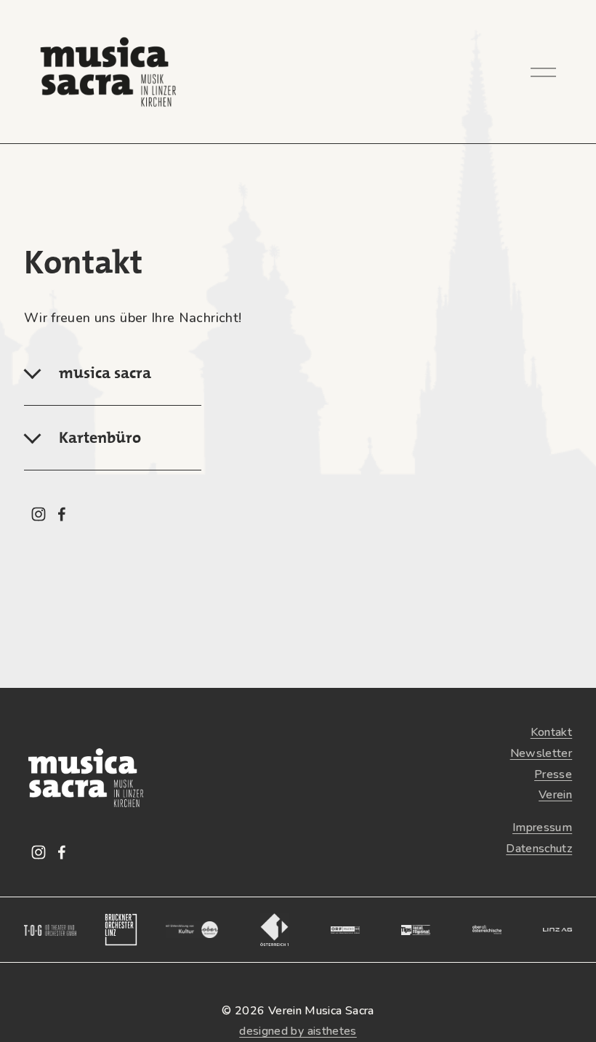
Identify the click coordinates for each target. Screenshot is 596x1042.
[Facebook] (62, 514)
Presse (553, 774)
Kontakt (552, 732)
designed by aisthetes (298, 1031)
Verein (555, 795)
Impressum (542, 827)
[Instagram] (38, 514)
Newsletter (541, 753)
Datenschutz (539, 849)
